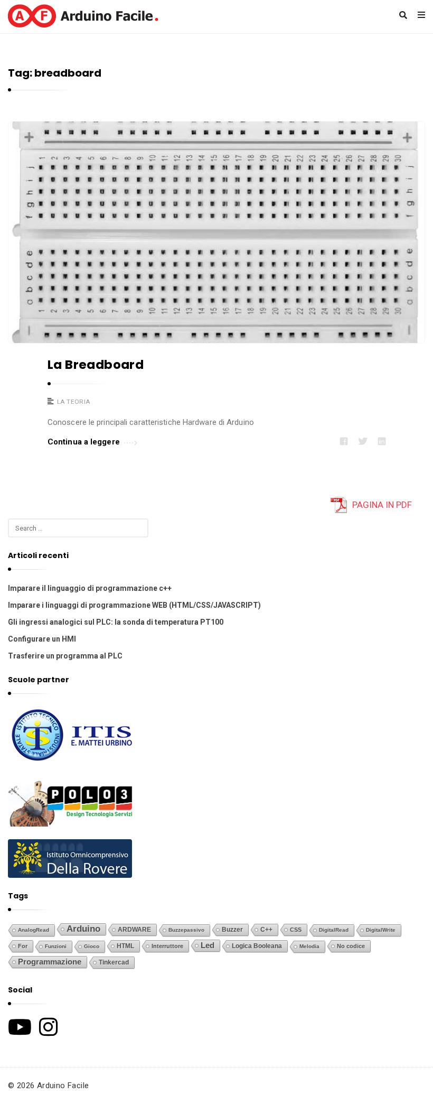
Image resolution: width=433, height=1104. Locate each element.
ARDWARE (134, 929)
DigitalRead (334, 930)
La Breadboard (96, 364)
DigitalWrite (381, 930)
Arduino (83, 929)
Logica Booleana (257, 946)
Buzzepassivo (186, 930)
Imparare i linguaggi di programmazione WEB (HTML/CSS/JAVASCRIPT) (134, 605)
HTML (125, 945)
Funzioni (56, 946)
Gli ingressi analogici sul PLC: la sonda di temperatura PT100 (115, 622)
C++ (266, 929)
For (22, 946)
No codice (351, 946)
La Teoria (73, 401)
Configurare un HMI (42, 639)
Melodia (309, 946)
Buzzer (232, 929)
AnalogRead (33, 930)
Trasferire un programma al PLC (65, 656)
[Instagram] (48, 1026)
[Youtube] (20, 1026)
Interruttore (167, 946)
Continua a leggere (84, 442)
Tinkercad (114, 962)
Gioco (91, 946)
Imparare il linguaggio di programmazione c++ (90, 588)
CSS (296, 929)
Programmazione (49, 962)
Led (207, 945)
